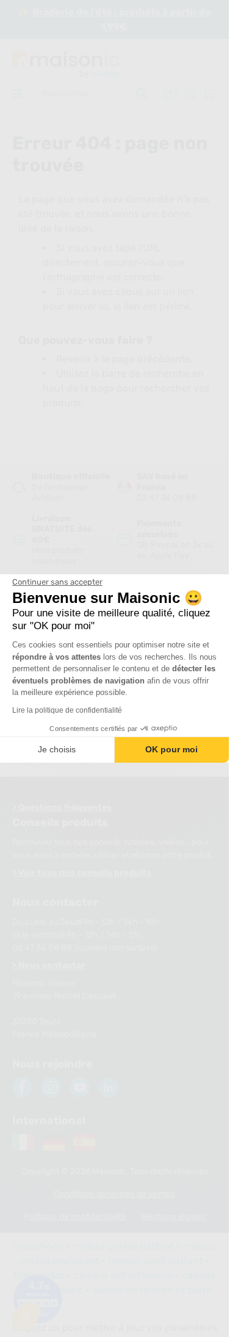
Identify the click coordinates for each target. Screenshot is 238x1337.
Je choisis (57, 749)
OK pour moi (171, 749)
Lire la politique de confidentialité (67, 710)
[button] (25, 1316)
